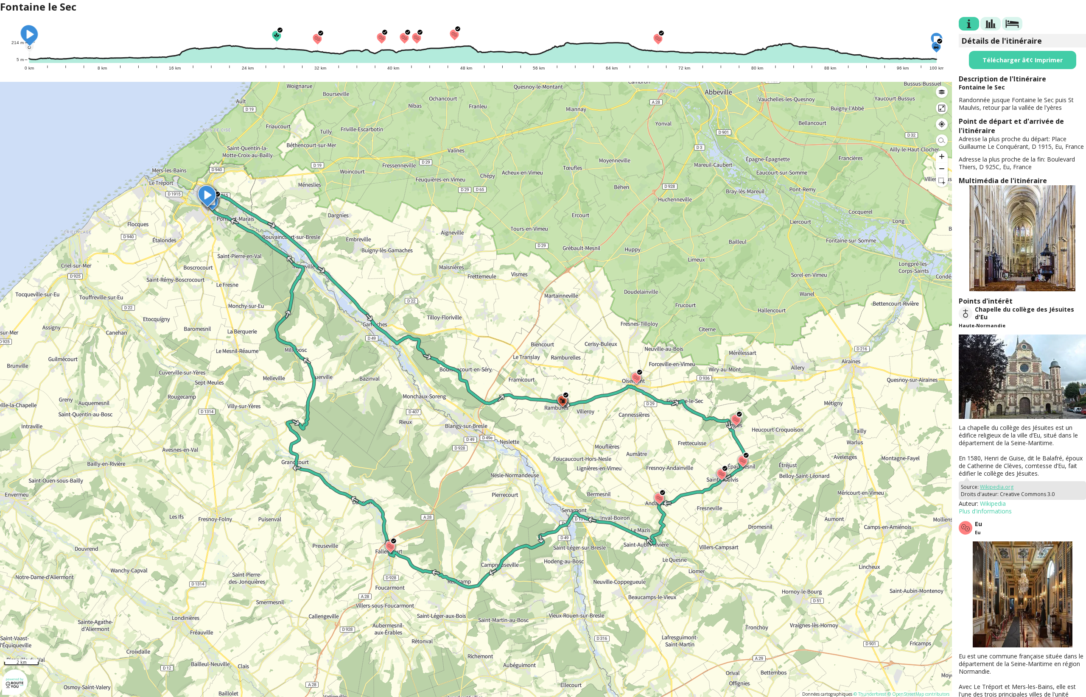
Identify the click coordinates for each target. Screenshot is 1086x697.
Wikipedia (993, 503)
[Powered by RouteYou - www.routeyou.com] (15, 691)
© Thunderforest (870, 694)
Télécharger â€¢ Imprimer (1022, 60)
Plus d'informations (985, 511)
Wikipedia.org (996, 487)
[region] (476, 389)
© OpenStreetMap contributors (918, 694)
